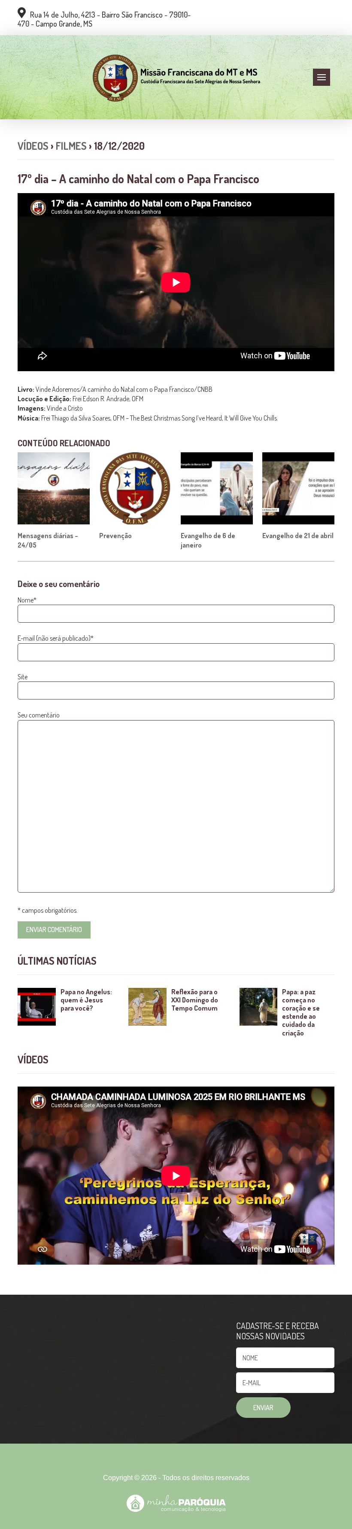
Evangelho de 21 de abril (298, 535)
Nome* (27, 600)
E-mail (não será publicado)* (56, 638)
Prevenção (115, 535)
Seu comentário (39, 715)
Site (22, 676)
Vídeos (33, 145)
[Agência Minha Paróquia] (176, 1503)
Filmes (71, 145)
